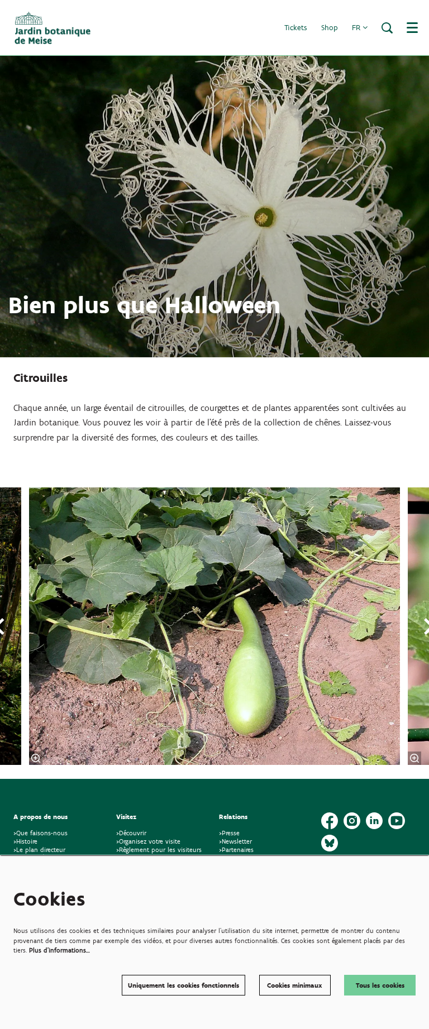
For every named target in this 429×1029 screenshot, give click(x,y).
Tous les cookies (380, 985)
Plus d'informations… (59, 950)
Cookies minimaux (294, 985)
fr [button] (357, 27)
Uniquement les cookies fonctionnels (183, 985)
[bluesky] (329, 843)
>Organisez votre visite (148, 841)
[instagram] (352, 820)
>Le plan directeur (40, 849)
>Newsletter (235, 841)
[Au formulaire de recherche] (387, 28)
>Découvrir (131, 833)
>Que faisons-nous (40, 833)
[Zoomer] (35, 758)
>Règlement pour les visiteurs (159, 849)
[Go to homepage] (52, 27)
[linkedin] (374, 820)
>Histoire (25, 841)
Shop (329, 27)
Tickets (295, 27)
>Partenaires (236, 849)
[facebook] (329, 820)
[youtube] (396, 820)
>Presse (229, 833)
